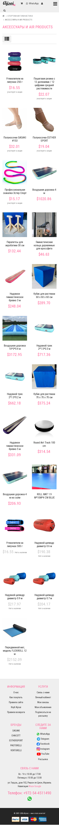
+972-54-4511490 (37, 793)
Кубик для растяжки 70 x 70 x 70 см (44, 395)
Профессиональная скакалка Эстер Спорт (15, 191)
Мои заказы (43, 702)
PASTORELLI (16, 745)
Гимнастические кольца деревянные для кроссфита (44, 245)
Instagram (45, 749)
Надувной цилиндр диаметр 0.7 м (44, 596)
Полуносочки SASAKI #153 (14, 139)
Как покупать (16, 697)
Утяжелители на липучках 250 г (14, 80)
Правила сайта (16, 702)
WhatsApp (45, 734)
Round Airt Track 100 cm (44, 444)
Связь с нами (43, 692)
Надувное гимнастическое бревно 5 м (14, 446)
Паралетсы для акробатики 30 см (14, 244)
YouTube (45, 753)
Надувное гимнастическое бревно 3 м (14, 297)
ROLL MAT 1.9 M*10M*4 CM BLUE (44, 496)
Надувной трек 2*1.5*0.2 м (15, 395)
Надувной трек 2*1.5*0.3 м (44, 347)
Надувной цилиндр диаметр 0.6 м (44, 544)
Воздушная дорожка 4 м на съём (15, 496)
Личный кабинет (43, 697)
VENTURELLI (16, 750)
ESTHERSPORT (16, 740)
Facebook (44, 743)
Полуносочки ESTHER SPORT (44, 139)
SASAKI (16, 730)
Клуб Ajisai (16, 707)
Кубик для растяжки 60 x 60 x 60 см (44, 295)
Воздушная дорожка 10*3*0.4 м (15, 347)
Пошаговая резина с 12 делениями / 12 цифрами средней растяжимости (44, 83)
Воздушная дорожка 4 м (44, 191)
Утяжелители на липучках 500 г (14, 544)
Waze (31, 786)
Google (37, 786)
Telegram (44, 739)
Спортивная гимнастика (20, 16)
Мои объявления (43, 707)
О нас (16, 692)
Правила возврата (16, 712)
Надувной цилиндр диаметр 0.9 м (15, 596)
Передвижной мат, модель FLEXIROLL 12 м (15, 651)
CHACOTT (15, 735)
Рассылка (43, 759)
